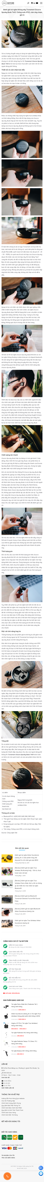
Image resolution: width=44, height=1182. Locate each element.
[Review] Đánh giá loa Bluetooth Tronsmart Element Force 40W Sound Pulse (27, 898)
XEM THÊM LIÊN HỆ (8, 1088)
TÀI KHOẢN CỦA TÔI (8, 1155)
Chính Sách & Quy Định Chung (11, 1103)
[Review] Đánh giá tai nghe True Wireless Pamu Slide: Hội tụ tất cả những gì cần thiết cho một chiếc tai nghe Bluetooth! (28, 884)
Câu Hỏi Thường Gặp (8, 1101)
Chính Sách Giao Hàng (9, 1112)
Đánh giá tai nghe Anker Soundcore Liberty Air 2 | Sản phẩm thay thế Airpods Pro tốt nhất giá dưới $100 (27, 857)
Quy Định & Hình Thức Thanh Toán (12, 1110)
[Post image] (7, 858)
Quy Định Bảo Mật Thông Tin (11, 1105)
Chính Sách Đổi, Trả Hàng (10, 1115)
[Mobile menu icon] (41, 3)
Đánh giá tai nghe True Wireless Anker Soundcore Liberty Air (28, 922)
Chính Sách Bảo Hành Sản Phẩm (12, 1108)
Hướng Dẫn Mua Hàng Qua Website (13, 1098)
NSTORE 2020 (22, 1168)
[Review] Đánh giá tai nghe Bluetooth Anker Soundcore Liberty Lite (27, 910)
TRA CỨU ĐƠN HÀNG (8, 1157)
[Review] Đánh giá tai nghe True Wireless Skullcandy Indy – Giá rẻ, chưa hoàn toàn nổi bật (28, 870)
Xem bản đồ (6, 1077)
